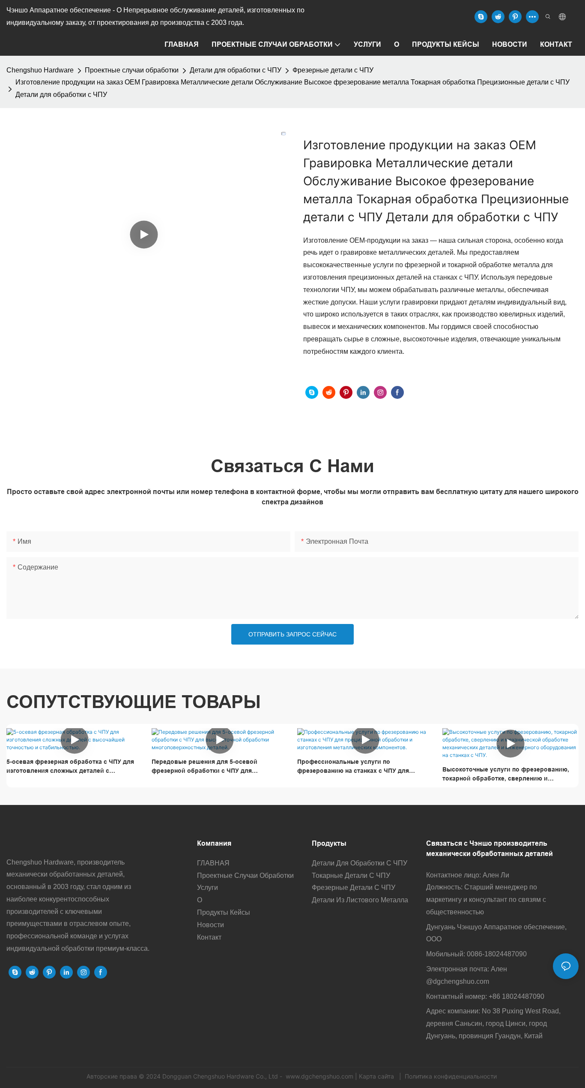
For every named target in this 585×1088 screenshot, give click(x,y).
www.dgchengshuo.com (319, 1076)
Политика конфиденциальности (450, 1076)
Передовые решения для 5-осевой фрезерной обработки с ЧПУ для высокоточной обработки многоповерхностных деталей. (204, 766)
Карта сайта (377, 1076)
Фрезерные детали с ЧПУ (332, 70)
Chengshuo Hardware (40, 70)
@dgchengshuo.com (457, 981)
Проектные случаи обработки (132, 70)
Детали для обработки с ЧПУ (235, 70)
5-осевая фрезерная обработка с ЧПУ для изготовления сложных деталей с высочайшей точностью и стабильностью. (71, 766)
